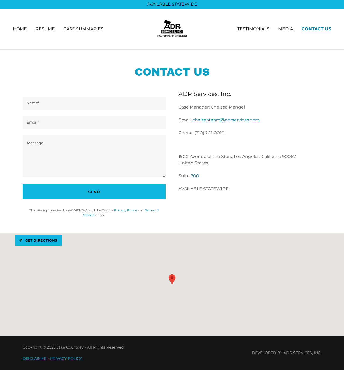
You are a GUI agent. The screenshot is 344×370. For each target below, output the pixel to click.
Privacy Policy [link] (125, 210)
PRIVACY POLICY (66, 358)
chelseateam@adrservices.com (226, 120)
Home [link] (20, 28)
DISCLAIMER (34, 358)
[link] (172, 28)
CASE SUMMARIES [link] (83, 28)
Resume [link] (45, 28)
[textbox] (94, 103)
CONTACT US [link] (316, 28)
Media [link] (285, 28)
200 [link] (195, 175)
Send (94, 191)
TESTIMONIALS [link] (253, 28)
